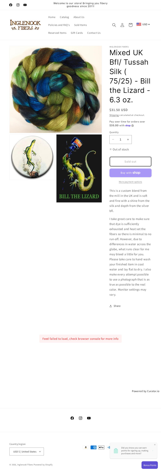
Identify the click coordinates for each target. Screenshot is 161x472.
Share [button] (117, 306)
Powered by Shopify (43, 464)
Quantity (114, 132)
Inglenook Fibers (25, 464)
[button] (114, 25)
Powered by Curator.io (145, 391)
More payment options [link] (130, 181)
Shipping (114, 115)
